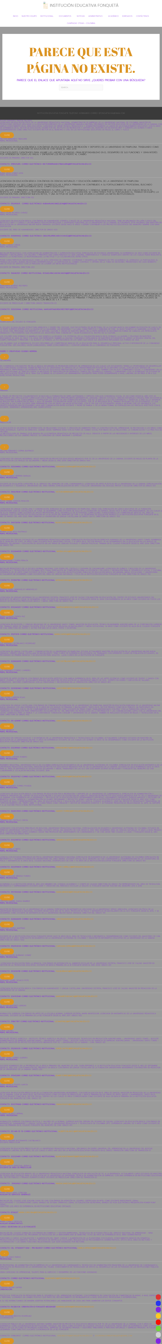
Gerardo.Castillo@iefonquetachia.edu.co (76, 840)
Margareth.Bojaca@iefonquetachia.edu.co (76, 996)
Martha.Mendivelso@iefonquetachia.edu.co (77, 607)
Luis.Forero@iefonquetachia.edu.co (74, 688)
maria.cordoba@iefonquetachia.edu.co (38, 1212)
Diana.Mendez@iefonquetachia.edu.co (74, 892)
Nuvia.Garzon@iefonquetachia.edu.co (74, 522)
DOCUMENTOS (65, 16)
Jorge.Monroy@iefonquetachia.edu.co (74, 747)
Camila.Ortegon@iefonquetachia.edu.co (96, 1248)
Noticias (81, 16)
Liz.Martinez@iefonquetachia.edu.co (72, 1021)
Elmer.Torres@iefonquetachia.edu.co (73, 1075)
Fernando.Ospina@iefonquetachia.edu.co (76, 466)
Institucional (46, 16)
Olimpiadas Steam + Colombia (81, 23)
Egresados (127, 16)
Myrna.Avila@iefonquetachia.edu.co (74, 551)
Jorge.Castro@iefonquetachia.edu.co (74, 1048)
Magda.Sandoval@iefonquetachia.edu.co (75, 1183)
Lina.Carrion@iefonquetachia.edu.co (74, 720)
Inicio (15, 16)
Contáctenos (142, 16)
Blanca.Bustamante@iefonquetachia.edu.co (77, 1156)
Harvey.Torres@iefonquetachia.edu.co (74, 811)
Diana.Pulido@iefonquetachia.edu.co (74, 1104)
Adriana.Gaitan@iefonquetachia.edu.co (75, 1306)
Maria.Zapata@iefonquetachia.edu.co (72, 634)
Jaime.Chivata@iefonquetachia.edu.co (73, 776)
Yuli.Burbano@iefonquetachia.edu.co (74, 971)
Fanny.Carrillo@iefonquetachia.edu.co (75, 867)
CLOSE (7, 135)
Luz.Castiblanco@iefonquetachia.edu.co (76, 661)
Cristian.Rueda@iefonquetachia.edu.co (74, 919)
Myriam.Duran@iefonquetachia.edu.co (74, 580)
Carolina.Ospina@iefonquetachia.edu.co (75, 946)
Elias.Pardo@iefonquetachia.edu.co (62, 1278)
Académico (113, 16)
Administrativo (95, 16)
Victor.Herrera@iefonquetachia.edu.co (74, 492)
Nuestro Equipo (29, 16)
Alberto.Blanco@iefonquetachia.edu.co (77, 1131)
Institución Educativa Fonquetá (84, 5)
